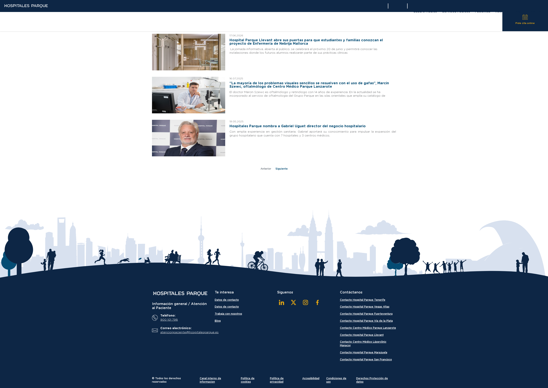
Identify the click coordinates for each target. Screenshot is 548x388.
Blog (517, 11)
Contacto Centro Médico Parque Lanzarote (368, 328)
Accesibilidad (310, 378)
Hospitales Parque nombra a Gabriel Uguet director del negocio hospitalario (297, 126)
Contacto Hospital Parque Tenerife (362, 300)
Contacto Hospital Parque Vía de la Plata (366, 321)
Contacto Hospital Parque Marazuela (363, 352)
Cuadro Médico (425, 11)
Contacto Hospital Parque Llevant (362, 335)
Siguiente (281, 168)
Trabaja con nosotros (228, 313)
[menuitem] (425, 12)
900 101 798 (169, 319)
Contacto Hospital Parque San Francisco (366, 359)
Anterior (266, 168)
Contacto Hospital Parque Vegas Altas (364, 306)
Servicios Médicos (456, 11)
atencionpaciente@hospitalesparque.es (183, 332)
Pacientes (482, 11)
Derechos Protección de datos (372, 380)
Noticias (501, 11)
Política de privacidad (277, 380)
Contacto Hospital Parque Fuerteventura (366, 313)
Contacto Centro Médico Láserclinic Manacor (363, 344)
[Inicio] (180, 293)
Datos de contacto (227, 300)
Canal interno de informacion (210, 380)
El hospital (534, 11)
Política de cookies (248, 380)
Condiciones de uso (336, 380)
